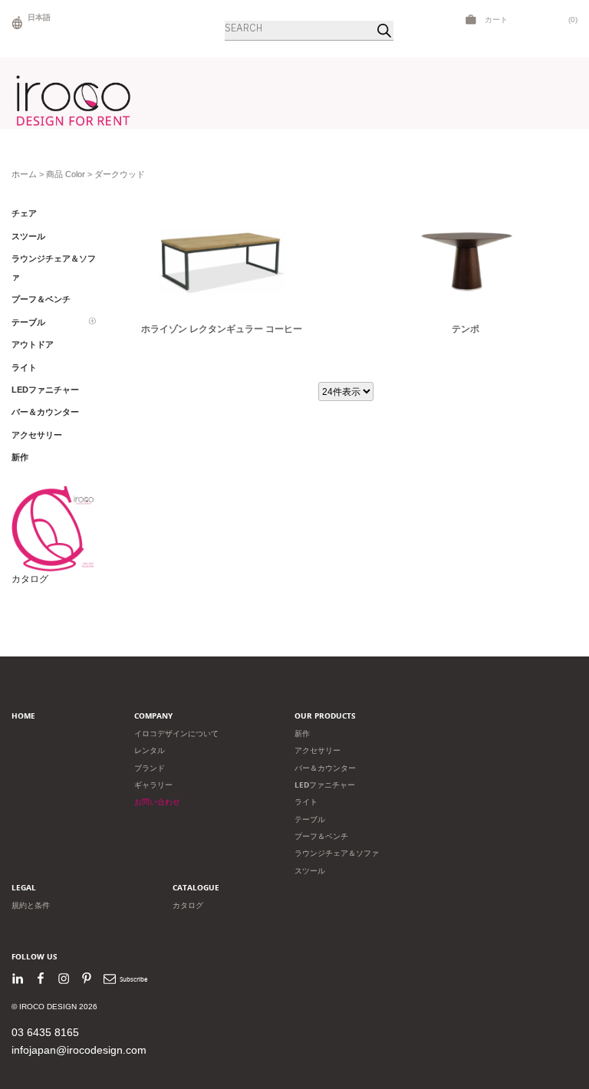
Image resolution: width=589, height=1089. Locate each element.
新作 (302, 734)
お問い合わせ (157, 802)
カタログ (30, 579)
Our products (325, 716)
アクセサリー (317, 750)
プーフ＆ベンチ (321, 836)
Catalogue (196, 888)
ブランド (149, 768)
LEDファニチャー (324, 785)
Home (23, 716)
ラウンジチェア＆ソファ (336, 853)
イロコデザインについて (176, 734)
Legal (24, 888)
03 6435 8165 (45, 1032)
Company (153, 716)
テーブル (309, 819)
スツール (309, 871)
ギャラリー (153, 785)
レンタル (149, 750)
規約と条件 (31, 905)
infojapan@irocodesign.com (79, 1050)
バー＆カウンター (325, 768)
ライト (306, 802)
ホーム (24, 174)
